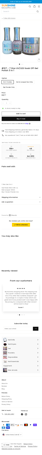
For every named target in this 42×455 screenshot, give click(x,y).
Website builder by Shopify (11, 449)
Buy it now (21, 119)
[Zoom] (39, 59)
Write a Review (23, 225)
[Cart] (34, 6)
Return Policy (6, 396)
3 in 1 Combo (7, 82)
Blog (3, 389)
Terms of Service (7, 401)
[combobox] (21, 11)
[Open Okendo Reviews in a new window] (9, 215)
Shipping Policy (7, 399)
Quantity (5, 99)
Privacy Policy (6, 404)
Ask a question (7, 202)
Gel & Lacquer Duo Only (24, 82)
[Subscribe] (35, 329)
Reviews (4, 386)
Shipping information (10, 197)
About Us (5, 383)
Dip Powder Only (9, 87)
